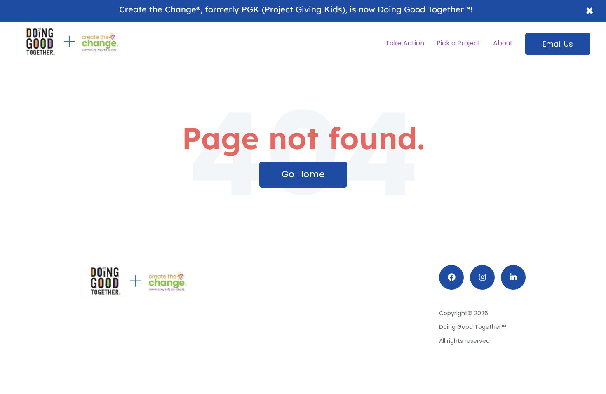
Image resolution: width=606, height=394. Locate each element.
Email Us (558, 44)
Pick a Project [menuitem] (459, 43)
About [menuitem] (503, 43)
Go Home (303, 174)
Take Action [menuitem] (404, 43)
